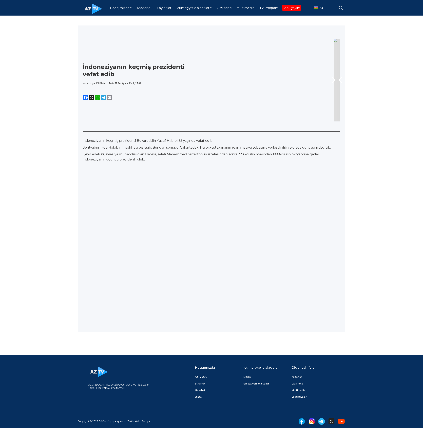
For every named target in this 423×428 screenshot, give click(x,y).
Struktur (200, 383)
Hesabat (200, 390)
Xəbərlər (297, 376)
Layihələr (164, 8)
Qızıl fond (224, 8)
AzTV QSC (201, 376)
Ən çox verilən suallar (256, 383)
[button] (121, 8)
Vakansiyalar (299, 396)
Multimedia (245, 8)
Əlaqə (198, 396)
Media (247, 376)
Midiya (146, 421)
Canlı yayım (292, 8)
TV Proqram (269, 8)
